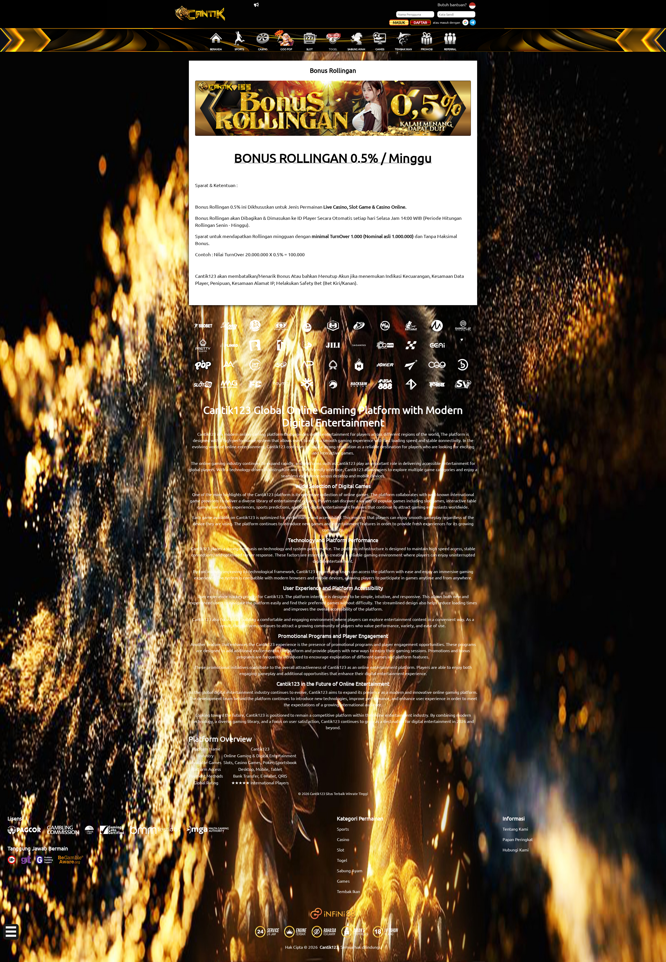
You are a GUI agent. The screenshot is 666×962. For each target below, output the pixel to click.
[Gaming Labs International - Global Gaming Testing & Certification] (114, 832)
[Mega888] (385, 384)
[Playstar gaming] (411, 364)
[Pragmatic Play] (307, 325)
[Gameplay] (463, 325)
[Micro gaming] (437, 325)
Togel (342, 860)
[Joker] (385, 364)
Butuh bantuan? (452, 4)
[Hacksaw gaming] (359, 384)
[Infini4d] (411, 384)
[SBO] (203, 325)
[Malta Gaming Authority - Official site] (210, 832)
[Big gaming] (255, 345)
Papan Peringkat (518, 839)
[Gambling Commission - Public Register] (65, 832)
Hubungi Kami (516, 849)
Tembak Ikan (348, 891)
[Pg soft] (463, 345)
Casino (343, 839)
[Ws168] (437, 384)
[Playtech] (359, 325)
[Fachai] (255, 384)
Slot (340, 849)
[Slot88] (203, 384)
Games (343, 880)
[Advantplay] (307, 364)
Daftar (420, 22)
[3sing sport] (281, 325)
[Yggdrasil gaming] (307, 384)
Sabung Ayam (349, 870)
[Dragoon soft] (333, 384)
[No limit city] (281, 384)
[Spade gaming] (333, 364)
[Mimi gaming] (229, 384)
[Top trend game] (281, 345)
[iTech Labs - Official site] (92, 832)
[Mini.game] (229, 345)
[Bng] (463, 364)
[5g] (281, 364)
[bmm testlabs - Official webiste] (157, 832)
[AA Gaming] (229, 364)
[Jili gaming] (333, 345)
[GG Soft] (333, 325)
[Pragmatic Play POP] (203, 364)
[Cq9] (437, 364)
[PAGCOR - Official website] (27, 832)
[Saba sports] (255, 325)
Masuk (399, 22)
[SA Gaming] (359, 345)
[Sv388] (463, 384)
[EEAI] (437, 345)
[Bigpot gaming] (307, 345)
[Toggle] (11, 932)
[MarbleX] (411, 345)
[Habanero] (359, 364)
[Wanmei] (385, 325)
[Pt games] (255, 364)
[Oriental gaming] (385, 345)
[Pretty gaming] (203, 345)
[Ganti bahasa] (472, 5)
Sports (343, 828)
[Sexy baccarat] (411, 325)
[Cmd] (229, 325)
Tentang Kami (515, 828)
